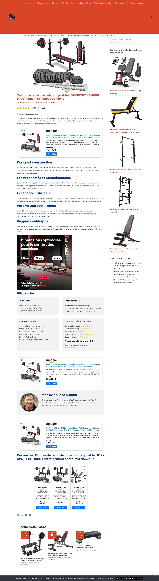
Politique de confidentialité (134, 578)
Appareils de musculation (28, 562)
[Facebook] (18, 515)
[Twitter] (22, 515)
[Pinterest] (26, 515)
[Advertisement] (83, 20)
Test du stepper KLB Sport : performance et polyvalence (85, 546)
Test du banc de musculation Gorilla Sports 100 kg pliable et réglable (33, 559)
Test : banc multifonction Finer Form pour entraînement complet (60, 554)
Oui (117, 578)
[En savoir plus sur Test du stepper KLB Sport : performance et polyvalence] (88, 537)
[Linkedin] (30, 515)
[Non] (157, 578)
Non (122, 578)
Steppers (94, 550)
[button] (151, 16)
